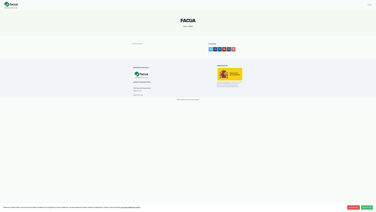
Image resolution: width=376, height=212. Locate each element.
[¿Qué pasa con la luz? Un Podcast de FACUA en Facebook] (215, 49)
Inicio (370, 5)
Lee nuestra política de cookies (130, 207)
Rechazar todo (353, 207)
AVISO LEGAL (181, 100)
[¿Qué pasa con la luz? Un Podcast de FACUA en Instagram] (229, 49)
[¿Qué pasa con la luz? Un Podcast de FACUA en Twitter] (211, 49)
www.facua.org (138, 95)
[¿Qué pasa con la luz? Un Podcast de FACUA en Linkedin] (220, 49)
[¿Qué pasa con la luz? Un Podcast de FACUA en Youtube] (224, 49)
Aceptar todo (367, 207)
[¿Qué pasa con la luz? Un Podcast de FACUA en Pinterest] (233, 49)
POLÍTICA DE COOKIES (192, 100)
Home (185, 26)
